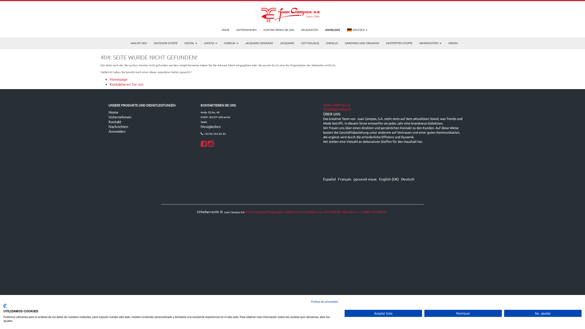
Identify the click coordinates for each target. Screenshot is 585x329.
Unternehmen (120, 116)
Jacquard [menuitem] (287, 43)
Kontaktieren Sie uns (127, 84)
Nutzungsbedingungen (264, 211)
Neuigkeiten (211, 126)
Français (344, 179)
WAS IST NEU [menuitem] (139, 43)
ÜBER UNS (331, 114)
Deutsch (358, 30)
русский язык (365, 179)
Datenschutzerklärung (304, 211)
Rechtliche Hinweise (340, 211)
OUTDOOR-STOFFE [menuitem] (166, 43)
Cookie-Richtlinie (373, 211)
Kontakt (115, 121)
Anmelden (117, 131)
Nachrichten (118, 126)
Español (329, 179)
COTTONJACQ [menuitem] (310, 43)
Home (113, 112)
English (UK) (389, 179)
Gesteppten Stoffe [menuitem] (399, 43)
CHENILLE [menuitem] (332, 43)
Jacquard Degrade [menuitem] (259, 43)
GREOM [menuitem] (453, 43)
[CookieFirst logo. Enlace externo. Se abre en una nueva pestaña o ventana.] (5, 306)
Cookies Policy (337, 110)
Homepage (119, 79)
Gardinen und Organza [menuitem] (362, 43)
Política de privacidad (324, 301)
